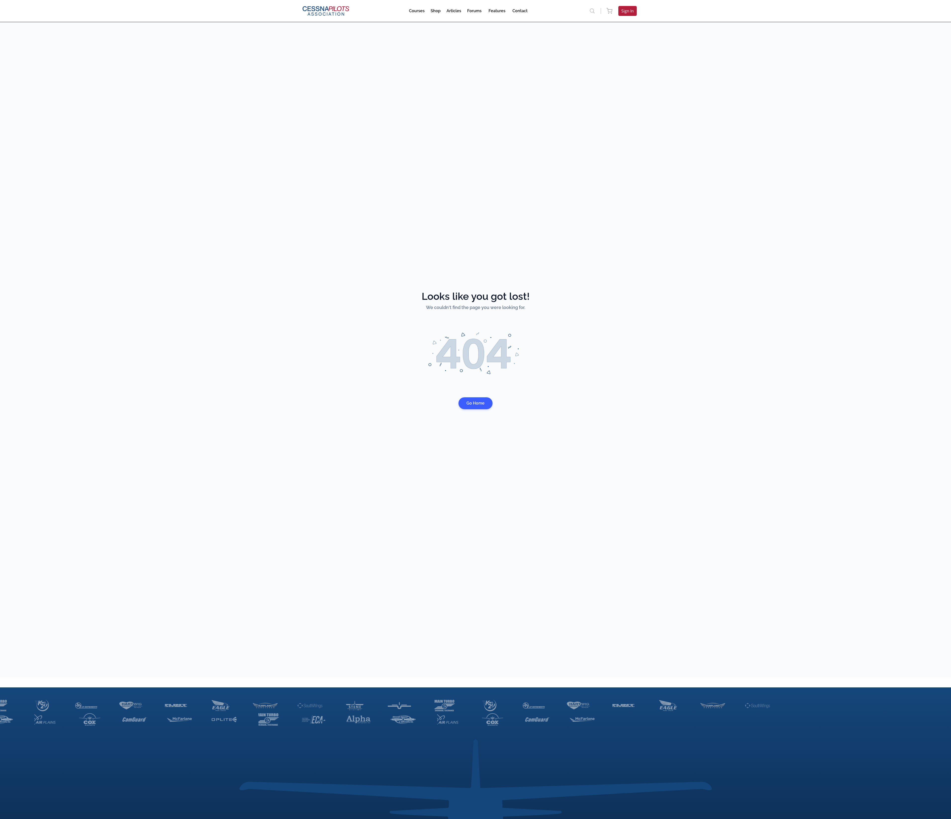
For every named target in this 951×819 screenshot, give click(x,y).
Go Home (475, 403)
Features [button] (497, 10)
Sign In (627, 11)
